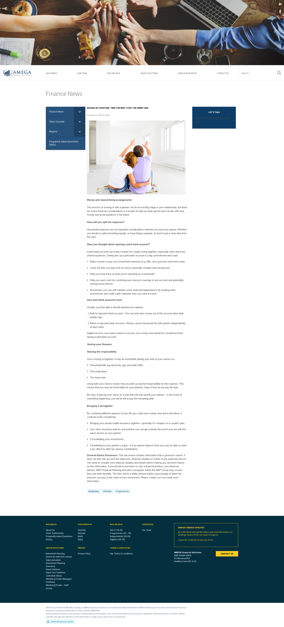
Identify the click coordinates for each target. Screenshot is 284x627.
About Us (50, 530)
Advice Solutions (149, 73)
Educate (81, 533)
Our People (147, 524)
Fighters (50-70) (117, 539)
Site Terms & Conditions (121, 553)
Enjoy (80, 539)
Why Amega (51, 73)
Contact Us (222, 73)
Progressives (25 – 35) (120, 533)
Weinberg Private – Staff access (57, 587)
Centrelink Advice (54, 575)
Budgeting (94, 491)
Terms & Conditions (120, 548)
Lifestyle (107, 491)
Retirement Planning (55, 553)
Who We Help (113, 73)
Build (80, 536)
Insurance (50, 566)
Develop (82, 530)
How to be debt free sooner (59, 556)
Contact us (226, 553)
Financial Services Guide (62, 621)
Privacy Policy (84, 553)
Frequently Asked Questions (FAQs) (59, 538)
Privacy (81, 548)
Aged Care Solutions (55, 572)
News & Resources (187, 73)
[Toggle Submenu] (79, 112)
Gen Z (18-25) (116, 530)
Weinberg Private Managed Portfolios (58, 580)
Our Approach (85, 524)
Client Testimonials (55, 533)
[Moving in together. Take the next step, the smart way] (136, 157)
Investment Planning (55, 563)
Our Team (82, 73)
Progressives (122, 491)
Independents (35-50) (120, 536)
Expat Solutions (53, 569)
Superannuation (53, 560)
